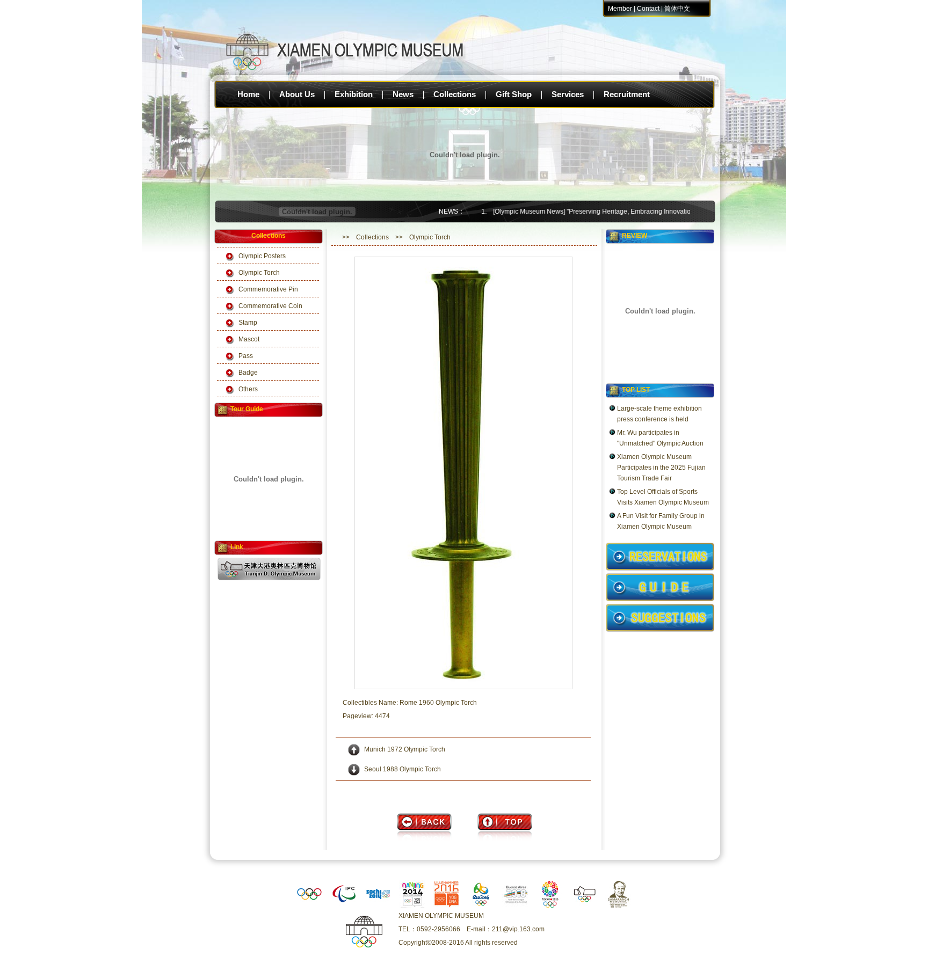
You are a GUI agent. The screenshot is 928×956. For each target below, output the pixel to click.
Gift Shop (514, 94)
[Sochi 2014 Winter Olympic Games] (378, 905)
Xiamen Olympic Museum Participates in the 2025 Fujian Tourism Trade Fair (661, 467)
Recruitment (627, 94)
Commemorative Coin (270, 306)
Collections (454, 94)
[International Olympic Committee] (309, 905)
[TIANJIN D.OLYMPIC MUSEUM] (269, 578)
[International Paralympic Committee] (344, 905)
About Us (297, 94)
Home (248, 94)
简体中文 (677, 8)
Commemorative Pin (268, 289)
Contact (648, 8)
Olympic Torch (259, 272)
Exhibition (354, 94)
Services (568, 94)
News (403, 94)
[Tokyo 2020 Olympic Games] (550, 905)
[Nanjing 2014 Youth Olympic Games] (412, 905)
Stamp (247, 322)
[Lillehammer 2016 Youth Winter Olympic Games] (447, 905)
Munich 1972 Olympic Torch (404, 749)
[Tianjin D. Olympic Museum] (584, 905)
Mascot (248, 339)
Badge (248, 372)
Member (620, 8)
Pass (245, 356)
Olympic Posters (262, 256)
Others (248, 389)
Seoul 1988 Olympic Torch (402, 769)
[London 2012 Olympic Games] (515, 905)
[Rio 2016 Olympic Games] (481, 905)
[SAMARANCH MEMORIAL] (618, 905)
